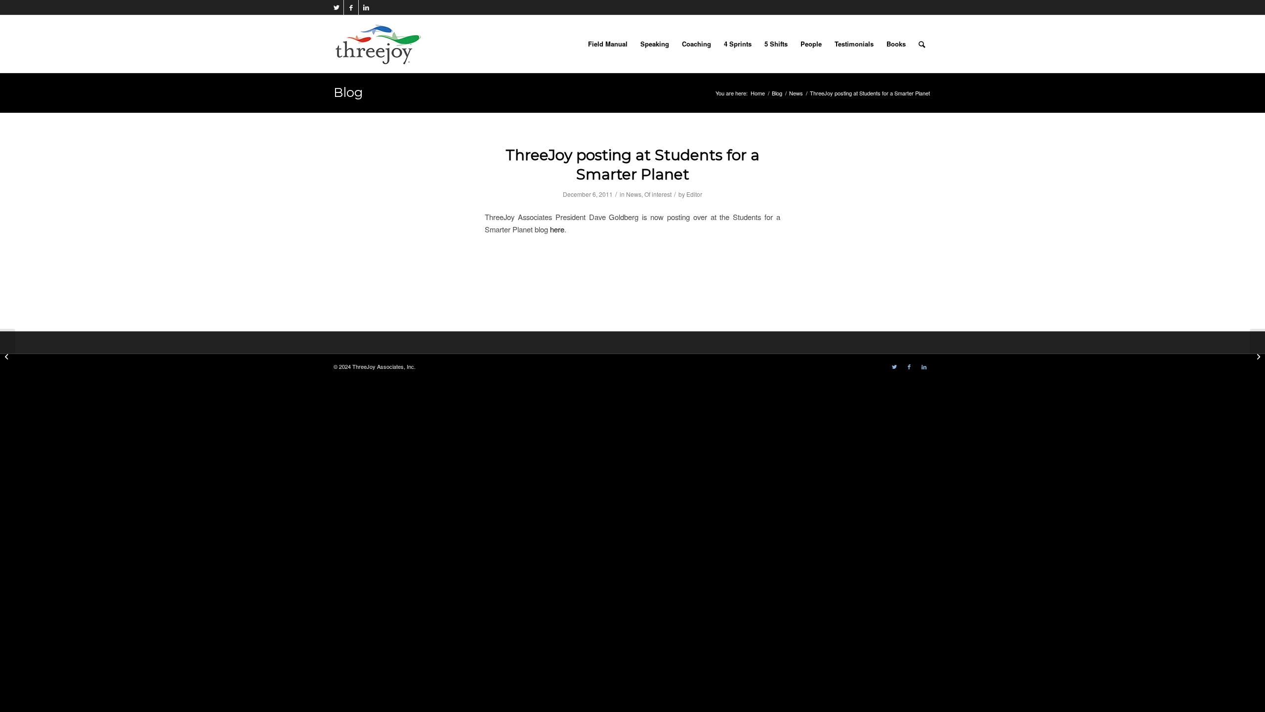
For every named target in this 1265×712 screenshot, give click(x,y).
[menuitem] (608, 44)
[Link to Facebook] (351, 7)
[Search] (921, 44)
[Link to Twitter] (336, 7)
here (557, 229)
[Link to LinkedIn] (366, 7)
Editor (694, 194)
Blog (348, 92)
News (633, 194)
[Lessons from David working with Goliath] (7, 356)
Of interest (658, 194)
